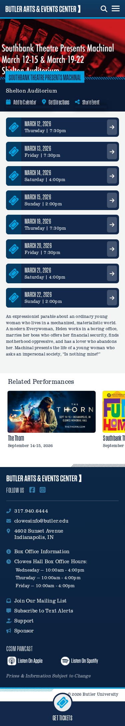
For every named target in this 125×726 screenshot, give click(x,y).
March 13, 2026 (38, 148)
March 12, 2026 (38, 123)
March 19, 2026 (38, 221)
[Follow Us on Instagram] (43, 490)
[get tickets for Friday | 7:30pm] (112, 151)
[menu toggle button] (116, 9)
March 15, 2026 (38, 196)
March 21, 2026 (38, 270)
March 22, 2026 (38, 294)
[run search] (104, 8)
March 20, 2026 (38, 245)
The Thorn (16, 438)
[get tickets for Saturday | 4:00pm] (112, 176)
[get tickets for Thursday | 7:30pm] (112, 127)
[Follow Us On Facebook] (32, 490)
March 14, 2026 (38, 172)
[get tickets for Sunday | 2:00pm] (112, 200)
